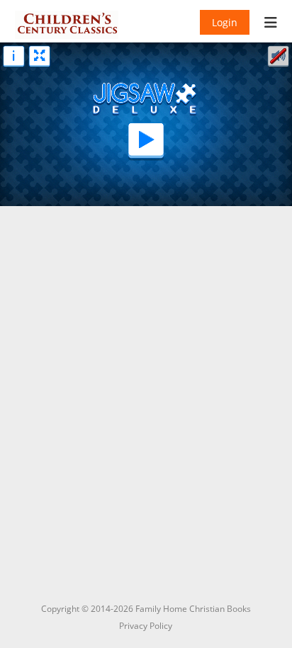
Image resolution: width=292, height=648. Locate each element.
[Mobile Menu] (271, 24)
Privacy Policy (145, 626)
